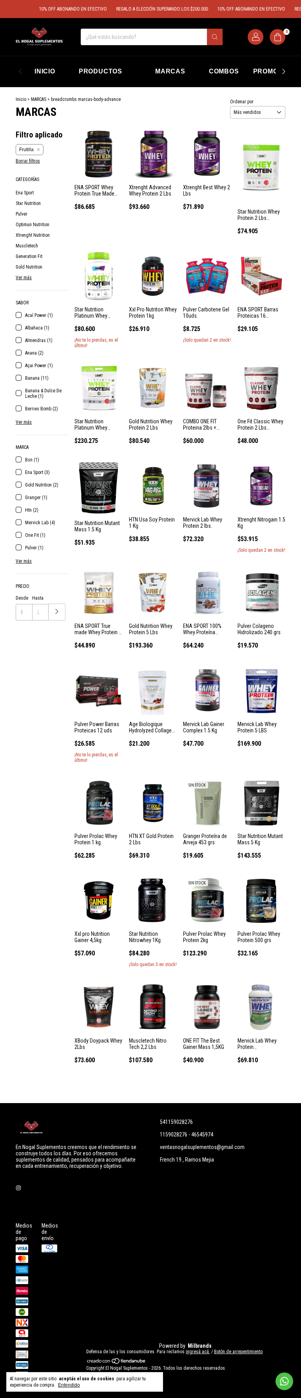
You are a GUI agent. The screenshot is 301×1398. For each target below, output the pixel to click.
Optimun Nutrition (32, 224)
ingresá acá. (198, 1351)
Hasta (38, 598)
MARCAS (170, 71)
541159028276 (176, 1122)
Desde (22, 598)
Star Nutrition (28, 203)
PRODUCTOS (100, 71)
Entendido (69, 1385)
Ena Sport (25, 193)
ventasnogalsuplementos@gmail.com (202, 1147)
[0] (277, 37)
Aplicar (57, 612)
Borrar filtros (28, 161)
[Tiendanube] (116, 1362)
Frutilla (26, 149)
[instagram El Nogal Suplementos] (18, 1188)
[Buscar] (215, 37)
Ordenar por (242, 101)
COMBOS (224, 71)
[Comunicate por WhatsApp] (284, 1381)
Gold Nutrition (29, 267)
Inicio (21, 99)
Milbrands (200, 1346)
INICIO (44, 71)
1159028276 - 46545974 (186, 1134)
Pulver (21, 214)
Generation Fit (29, 256)
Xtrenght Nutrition (33, 235)
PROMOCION (274, 71)
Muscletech (27, 246)
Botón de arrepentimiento (238, 1351)
